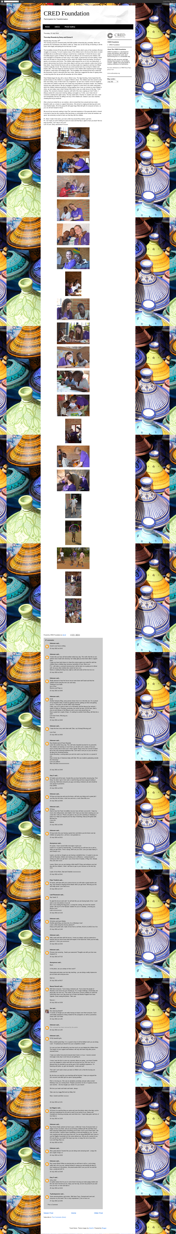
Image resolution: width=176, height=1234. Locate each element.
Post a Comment (53, 1204)
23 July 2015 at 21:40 (56, 929)
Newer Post (48, 1213)
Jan (51, 1008)
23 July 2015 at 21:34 (56, 913)
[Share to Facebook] (77, 635)
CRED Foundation (66, 13)
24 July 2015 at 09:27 (56, 980)
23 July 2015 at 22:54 (56, 944)
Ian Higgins (53, 1108)
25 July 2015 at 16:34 (56, 1188)
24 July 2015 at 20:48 (56, 1171)
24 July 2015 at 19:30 (56, 1155)
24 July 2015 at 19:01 (56, 1142)
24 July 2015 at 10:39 (56, 1002)
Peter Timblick (54, 880)
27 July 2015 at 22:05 (56, 1201)
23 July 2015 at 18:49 (56, 720)
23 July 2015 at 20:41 (56, 874)
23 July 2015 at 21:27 (56, 889)
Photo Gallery (70, 27)
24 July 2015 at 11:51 (56, 1102)
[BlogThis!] (73, 635)
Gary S (52, 775)
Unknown (53, 643)
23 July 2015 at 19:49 (56, 769)
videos (57, 27)
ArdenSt (91, 1228)
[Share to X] (75, 635)
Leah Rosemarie (55, 894)
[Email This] (71, 635)
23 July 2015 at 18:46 (56, 690)
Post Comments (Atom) (59, 1217)
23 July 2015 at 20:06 (56, 801)
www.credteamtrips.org (113, 73)
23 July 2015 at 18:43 (56, 648)
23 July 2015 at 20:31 (56, 837)
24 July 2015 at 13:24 (56, 1118)
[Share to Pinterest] (79, 635)
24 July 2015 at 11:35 (56, 1019)
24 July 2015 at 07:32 (56, 956)
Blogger (104, 1228)
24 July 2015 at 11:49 (56, 1030)
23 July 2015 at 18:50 (56, 734)
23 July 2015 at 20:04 (56, 788)
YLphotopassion (55, 1194)
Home (47, 27)
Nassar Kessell (54, 986)
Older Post (98, 1213)
